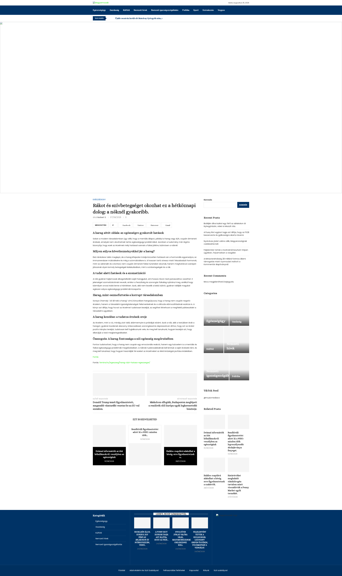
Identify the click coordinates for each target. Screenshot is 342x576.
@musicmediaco (212, 397)
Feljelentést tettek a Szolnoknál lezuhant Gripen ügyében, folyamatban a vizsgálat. (226, 251)
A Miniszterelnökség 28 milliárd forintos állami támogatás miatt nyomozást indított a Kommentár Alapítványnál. (225, 261)
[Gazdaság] (239, 312)
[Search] (247, 10)
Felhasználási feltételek (174, 570)
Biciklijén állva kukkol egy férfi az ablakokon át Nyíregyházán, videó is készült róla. (225, 225)
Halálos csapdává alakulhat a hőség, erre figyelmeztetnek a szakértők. (214, 480)
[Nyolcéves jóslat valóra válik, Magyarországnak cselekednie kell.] (180, 522)
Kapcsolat (194, 570)
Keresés (208, 199)
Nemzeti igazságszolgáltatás (164, 10)
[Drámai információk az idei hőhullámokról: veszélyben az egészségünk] (109, 436)
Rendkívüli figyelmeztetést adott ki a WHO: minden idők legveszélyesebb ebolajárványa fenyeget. (236, 441)
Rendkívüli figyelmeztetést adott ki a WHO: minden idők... (144, 432)
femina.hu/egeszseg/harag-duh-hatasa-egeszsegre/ (124, 362)
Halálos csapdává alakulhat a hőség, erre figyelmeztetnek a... (180, 454)
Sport (196, 10)
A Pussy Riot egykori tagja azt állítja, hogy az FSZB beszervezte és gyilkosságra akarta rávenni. (226, 233)
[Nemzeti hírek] (236, 339)
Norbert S (101, 217)
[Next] (112, 18)
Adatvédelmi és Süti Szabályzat (144, 570)
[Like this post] (115, 225)
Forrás (95, 357)
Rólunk (206, 570)
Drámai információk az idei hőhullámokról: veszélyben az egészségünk (109, 454)
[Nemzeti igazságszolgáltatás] (216, 367)
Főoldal (121, 570)
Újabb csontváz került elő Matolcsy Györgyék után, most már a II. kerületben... (150, 18)
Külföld (126, 10)
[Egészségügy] (216, 312)
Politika (185, 10)
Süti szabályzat (221, 570)
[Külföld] (214, 339)
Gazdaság (114, 10)
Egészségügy (99, 10)
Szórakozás (208, 10)
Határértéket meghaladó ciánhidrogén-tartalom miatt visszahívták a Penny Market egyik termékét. (238, 484)
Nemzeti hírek (140, 10)
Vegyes (221, 10)
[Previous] (109, 18)
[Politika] (239, 367)
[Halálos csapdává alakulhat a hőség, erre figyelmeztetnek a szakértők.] (180, 436)
